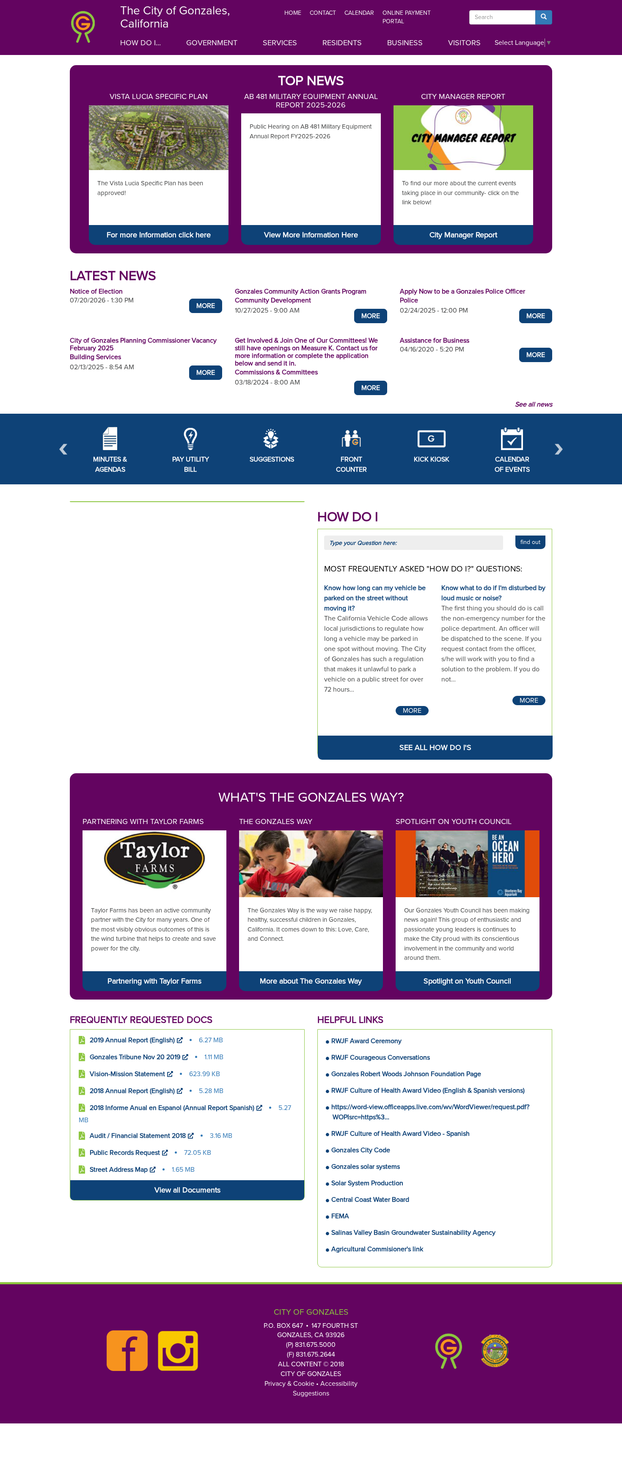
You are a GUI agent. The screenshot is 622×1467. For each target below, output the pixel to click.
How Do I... (140, 42)
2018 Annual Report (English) (132, 1091)
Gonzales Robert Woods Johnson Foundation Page (406, 1074)
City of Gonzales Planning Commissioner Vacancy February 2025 (143, 344)
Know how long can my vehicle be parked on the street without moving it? (375, 598)
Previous (63, 449)
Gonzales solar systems (365, 1166)
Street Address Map (119, 1169)
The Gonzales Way (275, 821)
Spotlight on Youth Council (454, 821)
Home (292, 12)
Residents (342, 42)
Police (409, 300)
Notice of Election (96, 291)
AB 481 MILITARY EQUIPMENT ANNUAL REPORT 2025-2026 (311, 101)
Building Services (95, 357)
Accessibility (339, 1383)
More (205, 306)
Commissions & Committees (276, 372)
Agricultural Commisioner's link (377, 1249)
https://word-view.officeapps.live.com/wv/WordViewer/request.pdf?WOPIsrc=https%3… (430, 1112)
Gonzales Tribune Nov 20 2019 (135, 1057)
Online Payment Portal (407, 17)
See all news (533, 404)
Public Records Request (125, 1152)
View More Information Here (311, 234)
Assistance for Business (434, 340)
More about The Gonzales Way (311, 981)
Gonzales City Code (360, 1150)
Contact (323, 12)
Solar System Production (367, 1183)
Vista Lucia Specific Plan (159, 96)
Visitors (464, 42)
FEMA (340, 1216)
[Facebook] (125, 1351)
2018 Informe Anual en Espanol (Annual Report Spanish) (172, 1108)
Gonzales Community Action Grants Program (300, 291)
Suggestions (311, 1393)
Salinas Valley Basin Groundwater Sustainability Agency (413, 1232)
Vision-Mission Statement (127, 1074)
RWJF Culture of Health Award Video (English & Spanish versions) (428, 1090)
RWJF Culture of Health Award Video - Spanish (400, 1133)
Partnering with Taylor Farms (143, 821)
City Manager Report (463, 96)
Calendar (359, 12)
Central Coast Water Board (370, 1199)
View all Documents (187, 1190)
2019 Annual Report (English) (132, 1040)
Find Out (530, 542)
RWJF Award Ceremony (366, 1041)
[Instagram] (175, 1351)
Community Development (273, 300)
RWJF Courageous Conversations (380, 1057)
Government (211, 42)
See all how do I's (435, 747)
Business (405, 42)
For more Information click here (159, 234)
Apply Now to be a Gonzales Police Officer (462, 291)
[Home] (88, 29)
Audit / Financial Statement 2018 (138, 1136)
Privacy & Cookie (289, 1383)
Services (280, 42)
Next (559, 449)
